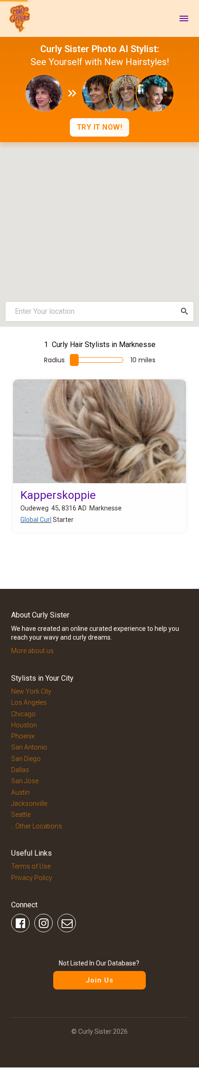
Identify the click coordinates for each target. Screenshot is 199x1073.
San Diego (26, 758)
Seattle (21, 814)
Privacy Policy (31, 877)
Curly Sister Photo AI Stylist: (99, 48)
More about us (32, 650)
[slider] (74, 360)
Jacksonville (29, 803)
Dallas (20, 769)
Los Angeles (29, 702)
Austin (20, 792)
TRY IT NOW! (100, 127)
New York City (31, 691)
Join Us (99, 980)
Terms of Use (30, 866)
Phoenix (23, 736)
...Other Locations (36, 826)
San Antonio (29, 747)
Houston (24, 725)
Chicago (23, 714)
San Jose (24, 781)
